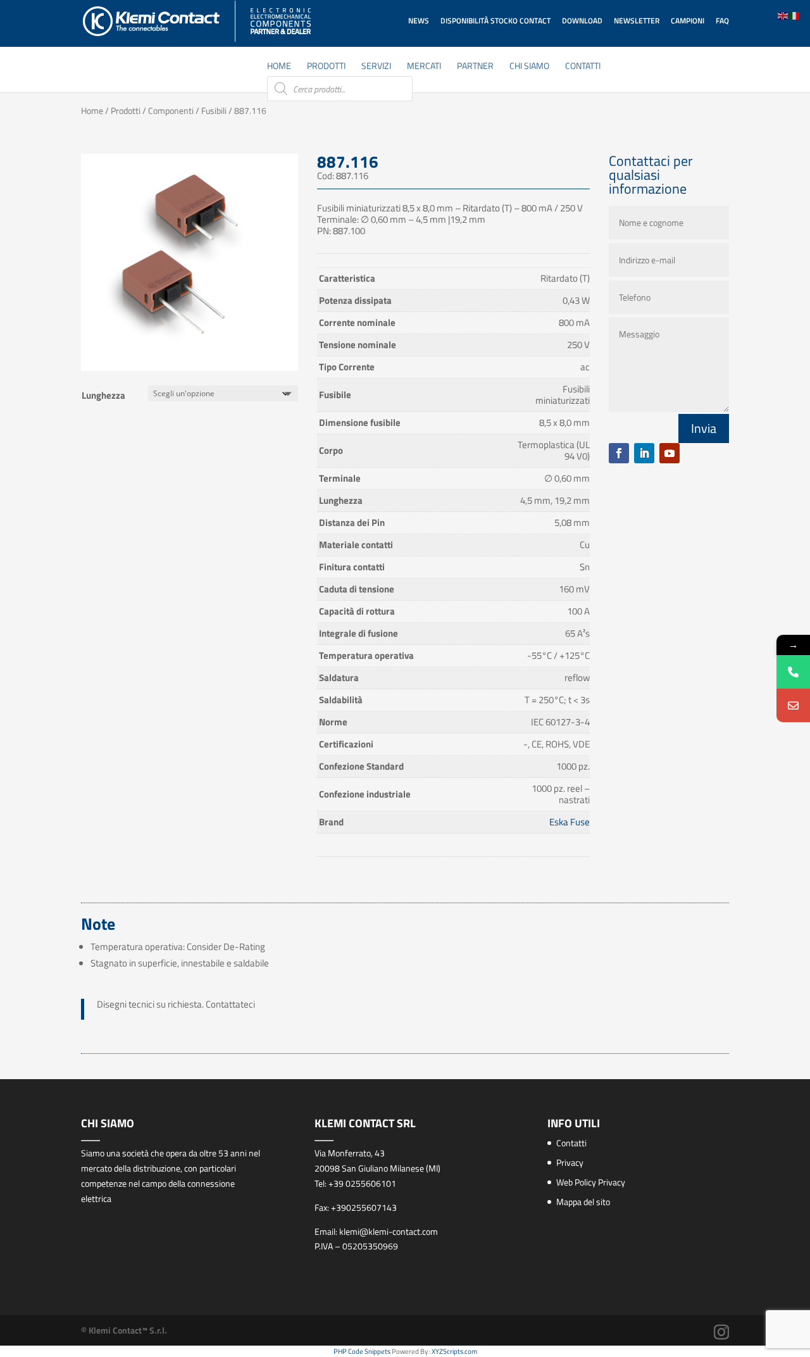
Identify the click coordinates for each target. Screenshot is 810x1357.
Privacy (569, 1162)
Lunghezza (103, 395)
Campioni (687, 21)
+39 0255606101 (362, 1183)
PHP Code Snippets (361, 1351)
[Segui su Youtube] (669, 453)
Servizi (376, 66)
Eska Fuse (569, 822)
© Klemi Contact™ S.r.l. (124, 1330)
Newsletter (636, 21)
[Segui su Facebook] (619, 453)
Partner (475, 66)
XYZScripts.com (454, 1351)
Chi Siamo (529, 66)
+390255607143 (364, 1207)
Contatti (583, 66)
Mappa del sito (583, 1201)
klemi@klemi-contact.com (388, 1231)
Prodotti (326, 66)
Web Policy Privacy (590, 1182)
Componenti (171, 110)
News (418, 21)
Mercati (424, 66)
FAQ (722, 21)
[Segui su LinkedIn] (644, 453)
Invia (703, 428)
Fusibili (214, 110)
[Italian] (795, 15)
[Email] (793, 705)
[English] (783, 15)
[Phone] (793, 672)
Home (279, 66)
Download (582, 21)
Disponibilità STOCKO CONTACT (495, 21)
